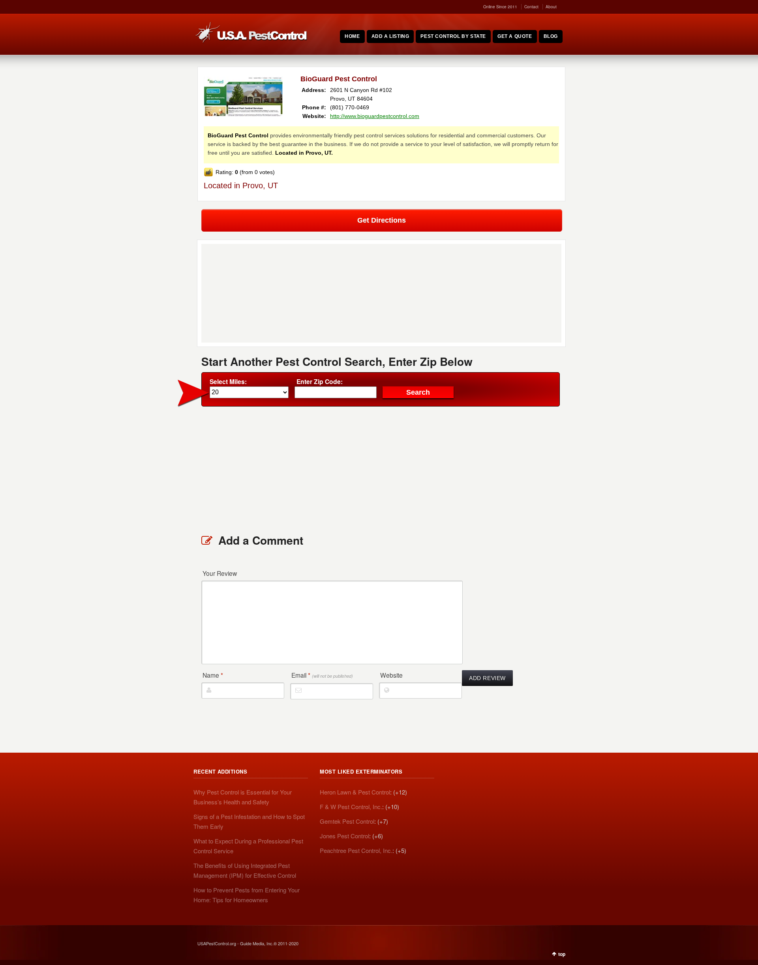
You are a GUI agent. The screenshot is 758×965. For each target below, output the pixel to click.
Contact (531, 6)
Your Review (220, 573)
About (551, 6)
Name (213, 675)
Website (391, 675)
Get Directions (381, 220)
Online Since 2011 (500, 6)
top (561, 954)
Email (322, 675)
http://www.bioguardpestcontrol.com (374, 116)
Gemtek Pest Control (347, 821)
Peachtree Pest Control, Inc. (356, 850)
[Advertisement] (381, 469)
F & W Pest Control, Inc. (351, 806)
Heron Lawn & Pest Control (355, 792)
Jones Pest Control (344, 836)
